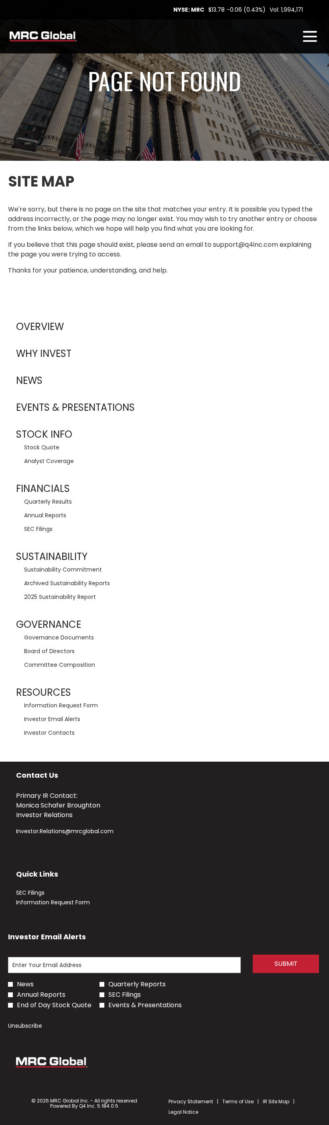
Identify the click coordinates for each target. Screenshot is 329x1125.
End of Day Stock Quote (54, 1005)
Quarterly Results (48, 502)
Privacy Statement (191, 1101)
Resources (43, 692)
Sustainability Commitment (63, 570)
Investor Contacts (49, 733)
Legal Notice (183, 1112)
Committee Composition (59, 665)
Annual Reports (45, 515)
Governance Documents (59, 637)
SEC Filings (38, 529)
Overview (40, 326)
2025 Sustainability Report (60, 597)
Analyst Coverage (49, 461)
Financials (43, 488)
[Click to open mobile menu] (310, 36)
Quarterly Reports (137, 984)
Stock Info (44, 434)
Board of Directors (49, 651)
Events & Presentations (75, 407)
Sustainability (51, 556)
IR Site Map (276, 1101)
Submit (286, 963)
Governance (48, 624)
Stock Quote (41, 447)
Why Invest (43, 353)
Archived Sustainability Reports (67, 583)
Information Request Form (61, 705)
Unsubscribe (25, 1026)
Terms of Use (238, 1101)
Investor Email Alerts (52, 719)
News (29, 380)
